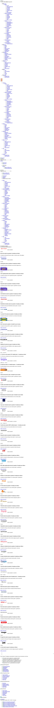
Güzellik (8, 16)
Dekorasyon (9, 35)
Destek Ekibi (5, 692)
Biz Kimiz (4, 683)
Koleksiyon (9, 32)
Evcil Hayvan (9, 25)
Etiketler (4, 177)
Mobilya (8, 34)
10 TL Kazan (5, 677)
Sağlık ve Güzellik (8, 13)
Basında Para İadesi (6, 685)
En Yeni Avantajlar (6, 676)
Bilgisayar (6, 53)
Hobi (7, 31)
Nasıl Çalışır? (5, 690)
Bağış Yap (4, 679)
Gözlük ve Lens (9, 10)
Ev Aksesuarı (9, 116)
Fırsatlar (4, 75)
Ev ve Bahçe (7, 33)
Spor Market (9, 23)
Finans (8, 41)
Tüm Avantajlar (5, 674)
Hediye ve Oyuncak (8, 27)
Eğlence (4, 44)
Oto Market (9, 24)
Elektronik (6, 57)
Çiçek (8, 29)
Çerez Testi (4, 695)
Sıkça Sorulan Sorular (6, 691)
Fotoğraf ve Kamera (8, 54)
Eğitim (8, 26)
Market (6, 20)
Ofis (7, 38)
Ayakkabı (8, 7)
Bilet (5, 47)
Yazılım (6, 55)
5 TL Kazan (5, 678)
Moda (6, 4)
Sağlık (8, 15)
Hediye (8, 30)
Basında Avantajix (6, 684)
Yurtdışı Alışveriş (7, 42)
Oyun (6, 46)
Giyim (8, 5)
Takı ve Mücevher (10, 6)
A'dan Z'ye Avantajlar (6, 675)
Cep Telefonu (7, 56)
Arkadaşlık (6, 49)
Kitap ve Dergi (7, 48)
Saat (7, 11)
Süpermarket (9, 21)
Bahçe (8, 117)
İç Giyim (8, 8)
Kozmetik (8, 96)
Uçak (5, 74)
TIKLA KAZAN (3, 267)
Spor (5, 194)
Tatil (4, 69)
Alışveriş (4, 3)
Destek (1, 160)
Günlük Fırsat (7, 50)
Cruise (6, 73)
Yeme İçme (6, 51)
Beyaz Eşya (9, 36)
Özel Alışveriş (9, 12)
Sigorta (8, 40)
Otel (5, 72)
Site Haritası (5, 693)
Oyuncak (8, 28)
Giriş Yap (10, 168)
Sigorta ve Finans (7, 39)
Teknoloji (4, 52)
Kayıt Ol (9, 167)
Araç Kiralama (7, 71)
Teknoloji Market (9, 22)
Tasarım (6, 234)
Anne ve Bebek (9, 19)
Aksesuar (8, 9)
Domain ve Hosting (8, 233)
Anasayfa (4, 176)
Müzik (6, 45)
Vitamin (8, 97)
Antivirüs (6, 59)
